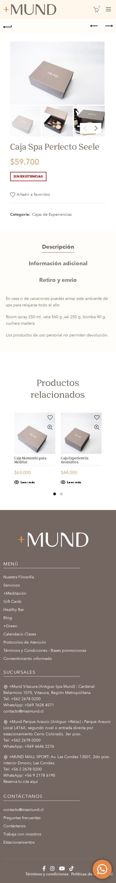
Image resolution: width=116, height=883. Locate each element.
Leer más (28, 482)
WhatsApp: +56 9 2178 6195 (29, 775)
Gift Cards (12, 601)
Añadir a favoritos (33, 194)
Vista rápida (50, 427)
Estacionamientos (19, 842)
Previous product (94, 26)
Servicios (11, 585)
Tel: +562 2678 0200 (22, 699)
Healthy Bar (13, 609)
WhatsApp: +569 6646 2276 (28, 746)
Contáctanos (14, 826)
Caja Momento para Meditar (30, 460)
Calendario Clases (19, 634)
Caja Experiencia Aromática (74, 460)
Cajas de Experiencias (52, 214)
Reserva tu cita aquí (20, 781)
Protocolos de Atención (24, 642)
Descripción (58, 247)
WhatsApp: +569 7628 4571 (28, 705)
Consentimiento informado (27, 658)
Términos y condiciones (46, 874)
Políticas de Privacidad (92, 874)
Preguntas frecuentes (22, 818)
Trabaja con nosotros (22, 834)
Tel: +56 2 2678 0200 (22, 769)
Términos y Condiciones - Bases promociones (44, 650)
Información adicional (58, 263)
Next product (108, 26)
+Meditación (14, 593)
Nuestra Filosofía (18, 577)
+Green (10, 626)
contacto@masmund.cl (23, 711)
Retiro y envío (58, 280)
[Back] (8, 26)
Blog (7, 618)
